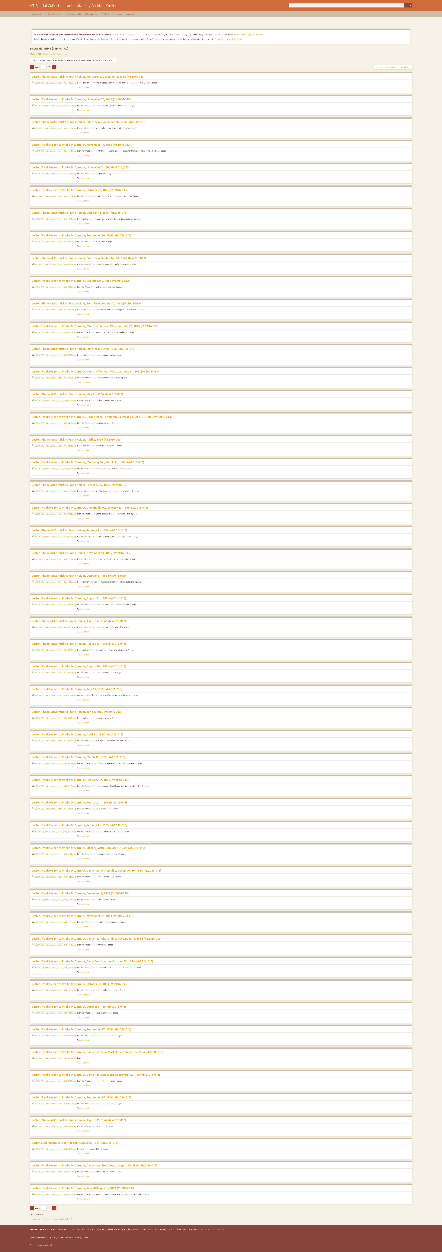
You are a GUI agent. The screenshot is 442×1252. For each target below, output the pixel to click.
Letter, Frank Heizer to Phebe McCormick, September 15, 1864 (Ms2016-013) (81, 1097)
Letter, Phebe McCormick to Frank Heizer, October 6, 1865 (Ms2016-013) (79, 575)
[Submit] (410, 5)
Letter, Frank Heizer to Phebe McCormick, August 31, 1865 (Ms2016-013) (79, 598)
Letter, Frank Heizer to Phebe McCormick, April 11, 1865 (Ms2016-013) (77, 734)
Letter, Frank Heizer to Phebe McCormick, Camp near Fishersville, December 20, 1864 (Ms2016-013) (96, 870)
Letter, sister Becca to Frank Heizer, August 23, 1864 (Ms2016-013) (75, 1142)
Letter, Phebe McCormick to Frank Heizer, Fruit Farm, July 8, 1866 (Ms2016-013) (83, 348)
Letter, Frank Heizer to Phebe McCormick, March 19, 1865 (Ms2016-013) (78, 757)
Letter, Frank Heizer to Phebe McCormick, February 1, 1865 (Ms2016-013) (79, 802)
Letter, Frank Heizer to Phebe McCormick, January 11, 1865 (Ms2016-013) (79, 825)
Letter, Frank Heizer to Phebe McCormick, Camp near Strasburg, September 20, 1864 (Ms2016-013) (96, 1074)
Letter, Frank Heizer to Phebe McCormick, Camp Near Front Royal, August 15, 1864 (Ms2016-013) (94, 1165)
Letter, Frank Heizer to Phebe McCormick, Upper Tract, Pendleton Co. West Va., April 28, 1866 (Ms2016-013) (102, 416)
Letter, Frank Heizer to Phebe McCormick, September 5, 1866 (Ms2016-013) (81, 280)
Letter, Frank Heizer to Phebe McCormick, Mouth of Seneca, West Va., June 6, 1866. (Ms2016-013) (95, 371)
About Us (130, 14)
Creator (393, 67)
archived (85, 87)
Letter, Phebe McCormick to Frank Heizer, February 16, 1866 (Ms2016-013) (80, 484)
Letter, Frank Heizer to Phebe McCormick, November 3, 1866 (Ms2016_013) (80, 167)
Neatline (105, 14)
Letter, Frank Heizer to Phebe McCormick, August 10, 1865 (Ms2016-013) (79, 666)
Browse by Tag (49, 54)
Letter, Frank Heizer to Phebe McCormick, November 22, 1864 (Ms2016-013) (81, 915)
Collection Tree (91, 14)
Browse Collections (55, 14)
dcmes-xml (49, 1219)
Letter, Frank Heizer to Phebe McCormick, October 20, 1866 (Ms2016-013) (80, 190)
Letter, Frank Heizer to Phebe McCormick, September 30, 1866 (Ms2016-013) (81, 235)
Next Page (54, 67)
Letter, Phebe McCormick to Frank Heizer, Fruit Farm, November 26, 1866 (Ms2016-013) (88, 122)
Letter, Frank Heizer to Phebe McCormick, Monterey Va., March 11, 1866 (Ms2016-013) (88, 462)
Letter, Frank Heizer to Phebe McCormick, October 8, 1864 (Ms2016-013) (79, 1006)
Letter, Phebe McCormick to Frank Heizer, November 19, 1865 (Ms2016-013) (81, 553)
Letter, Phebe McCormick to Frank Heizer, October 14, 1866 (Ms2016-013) (79, 212)
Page (37, 67)
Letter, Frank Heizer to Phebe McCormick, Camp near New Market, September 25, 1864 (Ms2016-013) (97, 1052)
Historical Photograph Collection (249, 35)
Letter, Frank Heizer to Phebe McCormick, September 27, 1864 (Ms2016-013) (81, 1029)
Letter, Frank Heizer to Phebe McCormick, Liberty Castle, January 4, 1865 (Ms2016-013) (88, 847)
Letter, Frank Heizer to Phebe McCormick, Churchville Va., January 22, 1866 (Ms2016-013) (90, 507)
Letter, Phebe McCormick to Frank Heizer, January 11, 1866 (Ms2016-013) (79, 530)
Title (386, 67)
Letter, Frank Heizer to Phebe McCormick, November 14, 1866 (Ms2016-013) (81, 144)
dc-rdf (41, 1219)
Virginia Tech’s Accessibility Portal (211, 1229)
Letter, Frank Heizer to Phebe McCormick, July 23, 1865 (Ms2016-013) (77, 689)
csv (36, 1219)
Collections (117, 14)
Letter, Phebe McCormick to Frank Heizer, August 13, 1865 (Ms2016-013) (79, 643)
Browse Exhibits (74, 14)
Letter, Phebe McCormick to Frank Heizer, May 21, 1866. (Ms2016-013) (77, 394)
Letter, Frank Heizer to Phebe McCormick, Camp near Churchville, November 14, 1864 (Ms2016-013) (96, 938)
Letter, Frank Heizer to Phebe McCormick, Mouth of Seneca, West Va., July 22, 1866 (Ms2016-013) (95, 326)
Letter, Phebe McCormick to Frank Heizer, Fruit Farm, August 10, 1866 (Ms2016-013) (86, 303)
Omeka (50, 1245)
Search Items (62, 54)
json (56, 1219)
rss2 (70, 1219)
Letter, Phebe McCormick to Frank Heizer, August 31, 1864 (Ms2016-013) (79, 1120)
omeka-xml (63, 1219)
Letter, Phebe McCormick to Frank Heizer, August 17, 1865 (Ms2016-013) (79, 621)
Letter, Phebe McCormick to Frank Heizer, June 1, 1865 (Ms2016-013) (77, 711)
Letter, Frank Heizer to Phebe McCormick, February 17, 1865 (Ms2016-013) (80, 779)
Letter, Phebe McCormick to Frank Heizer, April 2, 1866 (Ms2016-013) (77, 439)
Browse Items (37, 14)
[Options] (406, 5)
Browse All (35, 54)
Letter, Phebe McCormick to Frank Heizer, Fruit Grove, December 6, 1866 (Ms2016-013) (88, 76)
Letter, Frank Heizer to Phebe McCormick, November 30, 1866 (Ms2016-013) (81, 99)
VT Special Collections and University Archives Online (73, 5)
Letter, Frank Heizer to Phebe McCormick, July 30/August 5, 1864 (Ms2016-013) (83, 1188)
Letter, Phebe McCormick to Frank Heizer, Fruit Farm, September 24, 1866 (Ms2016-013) (89, 258)
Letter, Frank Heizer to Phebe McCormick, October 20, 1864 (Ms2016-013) (80, 984)
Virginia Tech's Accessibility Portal (228, 39)
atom (32, 1219)
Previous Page (32, 67)
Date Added (404, 67)
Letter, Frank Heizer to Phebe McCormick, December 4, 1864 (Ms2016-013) (80, 893)
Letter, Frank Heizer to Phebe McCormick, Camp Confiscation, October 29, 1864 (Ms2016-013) (92, 961)
